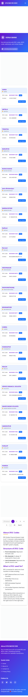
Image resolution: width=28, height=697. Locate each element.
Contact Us (5, 669)
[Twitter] (6, 682)
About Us (5, 666)
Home (4, 663)
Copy (20, 95)
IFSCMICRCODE (11, 3)
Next (19, 525)
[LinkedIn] (10, 682)
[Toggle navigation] (25, 3)
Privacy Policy (6, 671)
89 (14, 525)
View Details (22, 101)
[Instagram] (15, 682)
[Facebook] (2, 682)
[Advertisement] (14, 19)
